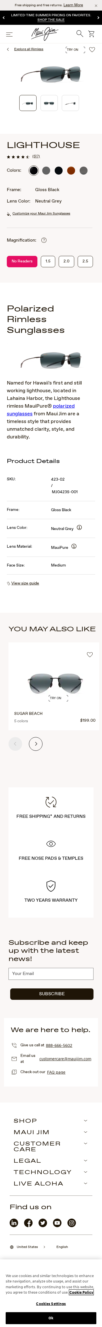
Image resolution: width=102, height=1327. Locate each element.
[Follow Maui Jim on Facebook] (28, 1226)
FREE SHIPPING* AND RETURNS (51, 817)
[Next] (98, 18)
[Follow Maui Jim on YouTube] (57, 1226)
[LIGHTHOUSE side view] (70, 103)
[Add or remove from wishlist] (89, 655)
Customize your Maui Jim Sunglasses (41, 213)
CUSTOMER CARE (37, 1147)
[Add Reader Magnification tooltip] (43, 241)
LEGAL (27, 1161)
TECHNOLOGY (43, 1173)
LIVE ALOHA (38, 1184)
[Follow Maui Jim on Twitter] (43, 1226)
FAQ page (56, 1072)
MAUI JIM (32, 1133)
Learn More (73, 5)
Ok (50, 1318)
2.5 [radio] (85, 261)
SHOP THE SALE (51, 20)
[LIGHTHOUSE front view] (49, 103)
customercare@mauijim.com (65, 1058)
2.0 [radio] (66, 261)
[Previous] (4, 18)
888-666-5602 (59, 1045)
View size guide (25, 583)
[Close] (96, 5)
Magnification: (21, 240)
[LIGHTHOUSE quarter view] (28, 103)
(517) (36, 156)
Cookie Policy (81, 1292)
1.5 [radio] (48, 261)
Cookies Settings (51, 1303)
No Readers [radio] (22, 261)
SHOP (25, 1121)
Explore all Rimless (28, 49)
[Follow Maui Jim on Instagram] (71, 1226)
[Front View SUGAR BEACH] (55, 692)
